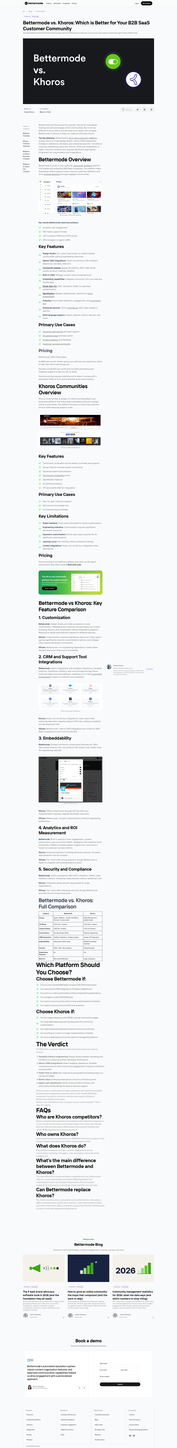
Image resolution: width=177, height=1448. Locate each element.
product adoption (52, 174)
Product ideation (50, 340)
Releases (30, 1440)
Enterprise (66, 3)
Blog (30, 11)
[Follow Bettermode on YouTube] (130, 1435)
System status (100, 1440)
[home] (34, 3)
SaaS (62, 1435)
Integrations (31, 1430)
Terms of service (134, 1420)
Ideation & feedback (67, 1420)
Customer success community (57, 344)
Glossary (98, 1435)
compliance (72, 308)
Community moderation (54, 475)
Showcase (57, 3)
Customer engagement (68, 1425)
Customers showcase (102, 1415)
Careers (131, 1415)
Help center (99, 1425)
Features (30, 1425)
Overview (30, 1415)
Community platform (34, 1420)
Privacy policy (134, 1425)
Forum (64, 268)
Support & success (67, 1430)
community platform (82, 165)
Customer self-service (53, 331)
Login (137, 3)
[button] (79, 1388)
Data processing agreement (138, 1430)
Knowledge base (50, 336)
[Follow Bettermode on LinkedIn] (134, 1435)
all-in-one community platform (83, 138)
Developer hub (100, 1430)
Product (49, 3)
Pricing (74, 3)
